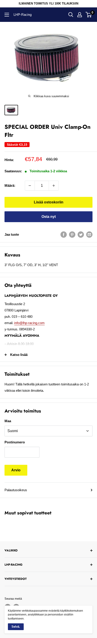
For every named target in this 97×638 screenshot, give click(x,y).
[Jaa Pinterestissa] (72, 234)
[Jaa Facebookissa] (63, 234)
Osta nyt (49, 217)
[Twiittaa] (81, 234)
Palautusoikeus (16, 490)
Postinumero (15, 442)
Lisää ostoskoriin (48, 202)
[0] (89, 14)
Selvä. (16, 626)
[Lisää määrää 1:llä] (53, 185)
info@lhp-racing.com (29, 323)
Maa (8, 421)
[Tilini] (79, 14)
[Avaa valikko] (7, 14)
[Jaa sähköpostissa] (89, 234)
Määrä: (10, 185)
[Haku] (70, 14)
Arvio (16, 470)
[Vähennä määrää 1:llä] (30, 185)
